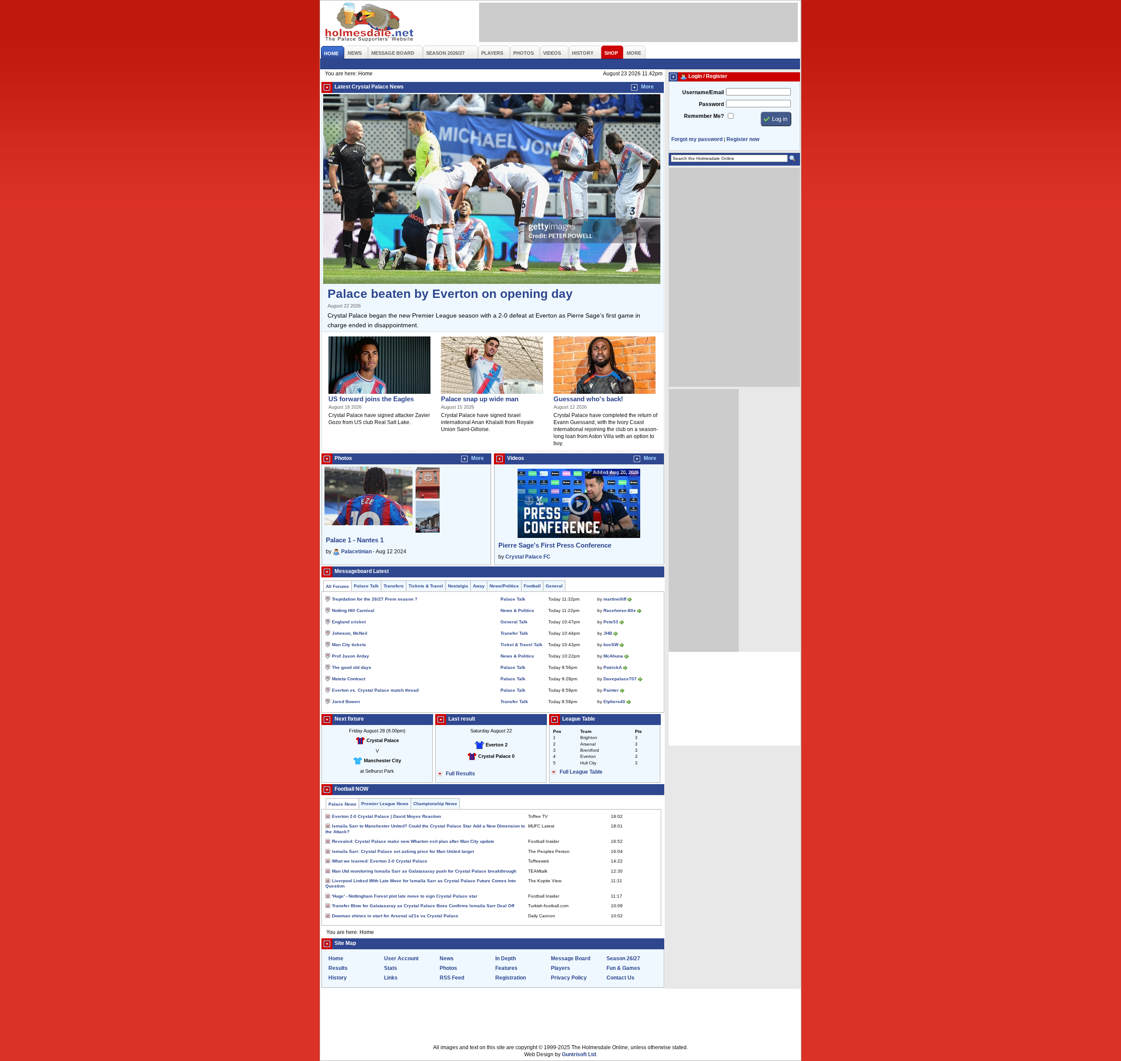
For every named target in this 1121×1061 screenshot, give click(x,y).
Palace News (342, 804)
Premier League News (385, 803)
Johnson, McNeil (349, 633)
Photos (448, 968)
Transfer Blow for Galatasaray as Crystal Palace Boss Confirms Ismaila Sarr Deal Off (423, 905)
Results (338, 968)
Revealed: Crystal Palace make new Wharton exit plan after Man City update (413, 841)
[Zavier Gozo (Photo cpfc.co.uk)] (379, 394)
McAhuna (613, 656)
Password (711, 104)
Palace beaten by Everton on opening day (450, 294)
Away (479, 586)
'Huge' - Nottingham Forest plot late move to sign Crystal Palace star (404, 896)
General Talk (514, 621)
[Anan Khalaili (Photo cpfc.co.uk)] (492, 394)
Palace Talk (366, 586)
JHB (607, 633)
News (447, 958)
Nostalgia (458, 586)
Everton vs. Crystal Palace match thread (375, 690)
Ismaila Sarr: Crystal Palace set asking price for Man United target (403, 851)
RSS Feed (452, 977)
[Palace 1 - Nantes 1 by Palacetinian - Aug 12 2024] (368, 523)
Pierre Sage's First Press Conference (554, 545)
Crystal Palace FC (527, 556)
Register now (742, 139)
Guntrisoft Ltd (579, 1054)
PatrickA (612, 667)
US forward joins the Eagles (371, 399)
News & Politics (517, 610)
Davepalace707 (620, 678)
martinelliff (614, 599)
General (554, 586)
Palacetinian (356, 551)
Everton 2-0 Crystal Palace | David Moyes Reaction (386, 816)
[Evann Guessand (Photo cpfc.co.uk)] (604, 394)
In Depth (505, 958)
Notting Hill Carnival (353, 610)
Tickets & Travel (426, 586)
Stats (390, 968)
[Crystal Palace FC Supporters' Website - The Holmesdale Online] (369, 23)
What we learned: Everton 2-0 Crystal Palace (379, 861)
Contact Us (620, 977)
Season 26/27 (623, 958)
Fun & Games (623, 968)
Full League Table (581, 772)
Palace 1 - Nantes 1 (355, 540)
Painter (611, 690)
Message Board (570, 958)
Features (506, 968)
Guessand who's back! (588, 399)
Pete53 (610, 621)
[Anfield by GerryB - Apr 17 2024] (428, 499)
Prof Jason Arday (350, 656)
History (337, 977)
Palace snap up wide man (479, 399)
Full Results (460, 773)
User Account (401, 958)
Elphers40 (614, 701)
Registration (510, 977)
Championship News (435, 803)
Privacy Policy (569, 977)
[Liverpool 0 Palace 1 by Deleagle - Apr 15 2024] (428, 531)
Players (560, 968)
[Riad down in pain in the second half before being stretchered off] (491, 282)
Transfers (394, 586)
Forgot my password (697, 139)
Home (335, 958)
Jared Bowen (346, 701)
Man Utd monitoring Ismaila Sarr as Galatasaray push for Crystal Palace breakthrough (424, 871)
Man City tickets (349, 644)
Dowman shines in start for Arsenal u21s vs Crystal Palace (395, 915)
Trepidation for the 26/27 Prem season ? (374, 599)
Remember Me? (704, 116)
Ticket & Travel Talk (522, 644)
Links (391, 977)
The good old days (351, 667)
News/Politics (504, 586)
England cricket (349, 621)
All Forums (337, 586)
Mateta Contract (348, 678)
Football (532, 586)
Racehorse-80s (619, 610)
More (647, 86)
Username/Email (703, 92)
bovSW (610, 644)
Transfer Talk (514, 633)
